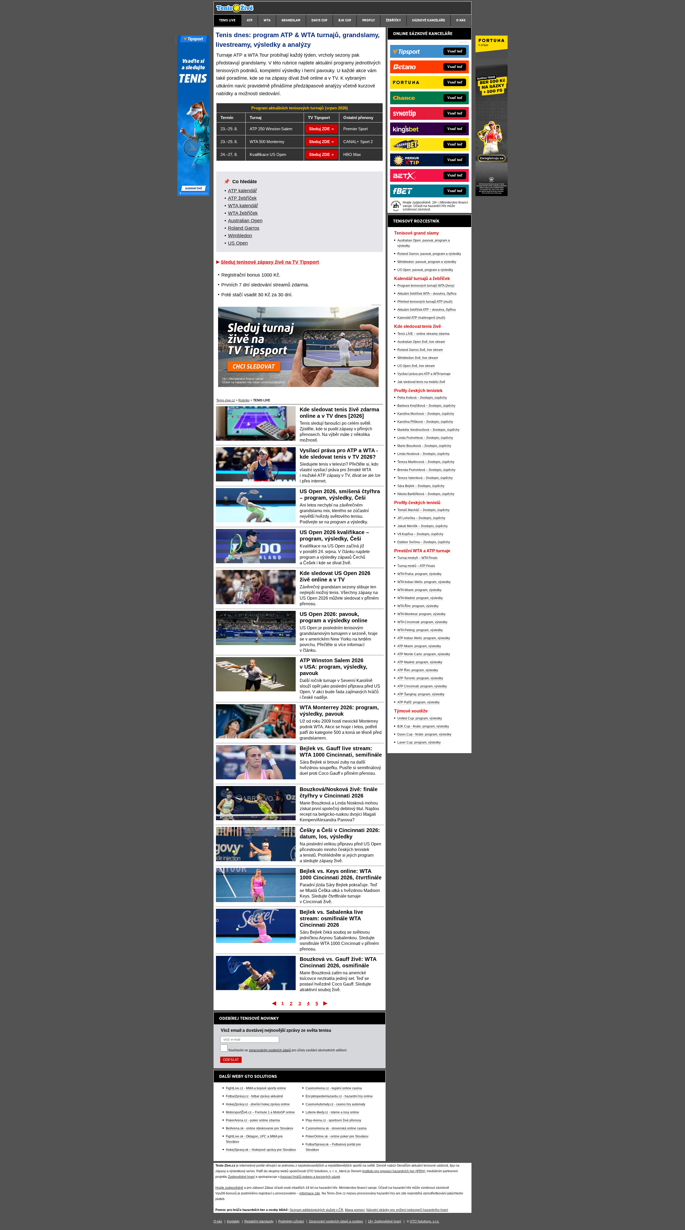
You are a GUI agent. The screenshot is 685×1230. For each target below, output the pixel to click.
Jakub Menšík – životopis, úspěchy (422, 526)
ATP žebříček (242, 198)
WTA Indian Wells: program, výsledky (424, 582)
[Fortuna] (491, 195)
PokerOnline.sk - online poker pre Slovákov (337, 1136)
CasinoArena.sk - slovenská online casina (336, 1128)
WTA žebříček (243, 213)
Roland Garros (243, 228)
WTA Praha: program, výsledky (419, 574)
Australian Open (245, 220)
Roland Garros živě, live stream (420, 350)
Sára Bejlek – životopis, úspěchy (420, 486)
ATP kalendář (242, 190)
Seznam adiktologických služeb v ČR (316, 1210)
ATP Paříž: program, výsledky (418, 702)
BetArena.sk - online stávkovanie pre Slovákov (259, 1128)
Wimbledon (240, 235)
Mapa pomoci (355, 1210)
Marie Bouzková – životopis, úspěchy (424, 446)
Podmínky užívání (291, 1221)
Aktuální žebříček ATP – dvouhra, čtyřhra (426, 310)
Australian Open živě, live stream (421, 342)
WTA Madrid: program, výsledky (420, 598)
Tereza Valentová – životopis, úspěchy (425, 478)
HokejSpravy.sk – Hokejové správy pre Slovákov (261, 1150)
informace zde (309, 1193)
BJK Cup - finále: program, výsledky (423, 726)
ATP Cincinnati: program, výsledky (422, 686)
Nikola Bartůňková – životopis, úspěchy (425, 494)
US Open (238, 243)
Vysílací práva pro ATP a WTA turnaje (424, 374)
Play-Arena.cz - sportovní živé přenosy (333, 1120)
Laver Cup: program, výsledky (419, 742)
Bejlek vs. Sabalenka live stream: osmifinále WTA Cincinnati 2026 (331, 918)
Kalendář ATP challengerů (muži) (421, 318)
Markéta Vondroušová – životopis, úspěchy (428, 430)
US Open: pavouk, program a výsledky (425, 270)
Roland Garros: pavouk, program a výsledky (429, 254)
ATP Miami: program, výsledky (419, 646)
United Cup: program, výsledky (419, 718)
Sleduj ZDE (319, 129)
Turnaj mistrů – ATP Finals (416, 566)
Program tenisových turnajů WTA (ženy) (425, 286)
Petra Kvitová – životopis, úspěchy (422, 398)
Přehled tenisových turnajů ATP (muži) (424, 302)
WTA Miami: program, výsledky (419, 590)
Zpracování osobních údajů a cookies (336, 1221)
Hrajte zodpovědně (229, 1188)
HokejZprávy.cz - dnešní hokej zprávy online (258, 1104)
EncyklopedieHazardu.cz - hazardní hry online (339, 1096)
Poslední (325, 1003)
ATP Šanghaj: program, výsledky (420, 694)
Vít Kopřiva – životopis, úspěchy (420, 534)
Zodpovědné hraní (241, 1177)
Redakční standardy (258, 1221)
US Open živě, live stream (416, 366)
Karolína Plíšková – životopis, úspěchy (425, 422)
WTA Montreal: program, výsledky (421, 614)
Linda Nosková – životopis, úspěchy (423, 454)
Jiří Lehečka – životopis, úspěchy (421, 518)
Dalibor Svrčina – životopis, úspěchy (423, 542)
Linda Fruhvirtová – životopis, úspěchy (425, 438)
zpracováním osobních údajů (270, 1050)
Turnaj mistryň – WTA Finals (417, 558)
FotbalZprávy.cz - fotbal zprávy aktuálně (254, 1096)
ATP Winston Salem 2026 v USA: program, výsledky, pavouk (333, 666)
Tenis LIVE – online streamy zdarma (423, 334)
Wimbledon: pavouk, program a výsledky (426, 262)
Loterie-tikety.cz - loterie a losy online (332, 1112)
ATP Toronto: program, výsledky (420, 678)
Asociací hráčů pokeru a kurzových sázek (310, 1177)
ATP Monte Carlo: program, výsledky (423, 654)
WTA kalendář (243, 205)
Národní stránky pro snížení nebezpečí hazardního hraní (407, 1210)
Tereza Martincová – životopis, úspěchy (425, 462)
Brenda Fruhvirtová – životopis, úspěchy (426, 470)
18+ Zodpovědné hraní (384, 1221)
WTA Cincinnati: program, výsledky (422, 622)
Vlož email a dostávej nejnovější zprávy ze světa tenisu (276, 1030)
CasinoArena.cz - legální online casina (334, 1088)
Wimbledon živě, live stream (417, 358)
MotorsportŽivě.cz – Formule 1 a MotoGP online (260, 1112)
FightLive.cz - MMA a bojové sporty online (256, 1088)
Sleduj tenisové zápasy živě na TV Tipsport (270, 262)
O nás (218, 1221)
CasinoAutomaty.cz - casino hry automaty (335, 1104)
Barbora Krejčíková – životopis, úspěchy (426, 406)
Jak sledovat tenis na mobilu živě (421, 382)
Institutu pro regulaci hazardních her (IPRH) (393, 1171)
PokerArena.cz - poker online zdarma (253, 1120)
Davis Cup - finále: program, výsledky (424, 734)
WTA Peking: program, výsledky (420, 630)
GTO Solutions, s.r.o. (424, 1221)
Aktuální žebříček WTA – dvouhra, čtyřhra (426, 294)
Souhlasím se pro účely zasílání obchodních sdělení (287, 1050)
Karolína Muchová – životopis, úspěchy (425, 414)
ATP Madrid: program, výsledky (419, 662)
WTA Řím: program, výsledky (418, 606)
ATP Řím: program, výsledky (417, 670)
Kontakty (233, 1221)
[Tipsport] (193, 195)
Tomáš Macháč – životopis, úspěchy (423, 510)
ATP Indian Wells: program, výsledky (423, 638)
